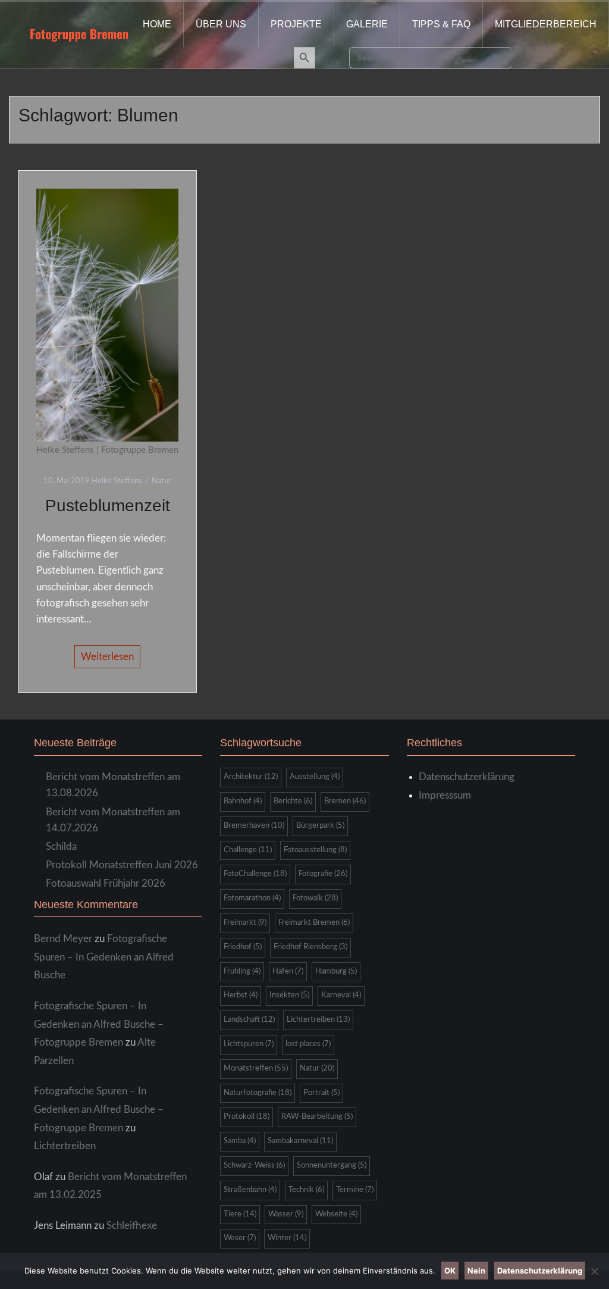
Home (157, 24)
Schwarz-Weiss (254, 1165)
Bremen (345, 801)
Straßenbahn (250, 1190)
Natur (161, 481)
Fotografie (323, 874)
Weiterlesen (107, 657)
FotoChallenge (255, 874)
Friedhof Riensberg (310, 947)
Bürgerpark (320, 826)
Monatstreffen (256, 1068)
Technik (306, 1190)
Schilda (61, 846)
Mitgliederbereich (546, 24)
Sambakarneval (300, 1141)
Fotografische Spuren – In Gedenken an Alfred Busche (104, 957)
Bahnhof (243, 801)
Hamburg (336, 971)
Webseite (336, 1214)
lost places (308, 1044)
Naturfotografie (257, 1093)
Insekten (289, 995)
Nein (476, 1270)
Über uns (221, 24)
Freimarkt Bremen (314, 923)
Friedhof (243, 947)
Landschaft (249, 1020)
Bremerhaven (254, 826)
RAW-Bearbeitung (317, 1117)
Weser (240, 1238)
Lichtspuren (249, 1044)
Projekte (296, 24)
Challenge (248, 850)
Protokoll (246, 1117)
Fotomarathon (252, 898)
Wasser (285, 1214)
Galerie (367, 24)
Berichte (293, 801)
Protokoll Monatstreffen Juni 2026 (122, 865)
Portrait (321, 1093)
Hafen (287, 971)
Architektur (251, 777)
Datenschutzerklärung (466, 777)
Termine (354, 1190)
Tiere (240, 1214)
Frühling (242, 971)
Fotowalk (315, 898)
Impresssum (445, 795)
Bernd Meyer (63, 939)
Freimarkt (245, 923)
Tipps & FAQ (441, 24)
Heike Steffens (117, 481)
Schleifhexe (131, 1226)
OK (450, 1270)
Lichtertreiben (65, 1146)
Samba (240, 1141)
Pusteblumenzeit (107, 505)
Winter (287, 1238)
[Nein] (594, 1271)
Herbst (241, 995)
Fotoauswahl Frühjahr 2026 (105, 883)
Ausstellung (315, 777)
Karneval (341, 995)
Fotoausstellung (315, 850)
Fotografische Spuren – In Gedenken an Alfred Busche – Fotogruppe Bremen (99, 1024)
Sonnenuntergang (331, 1165)
